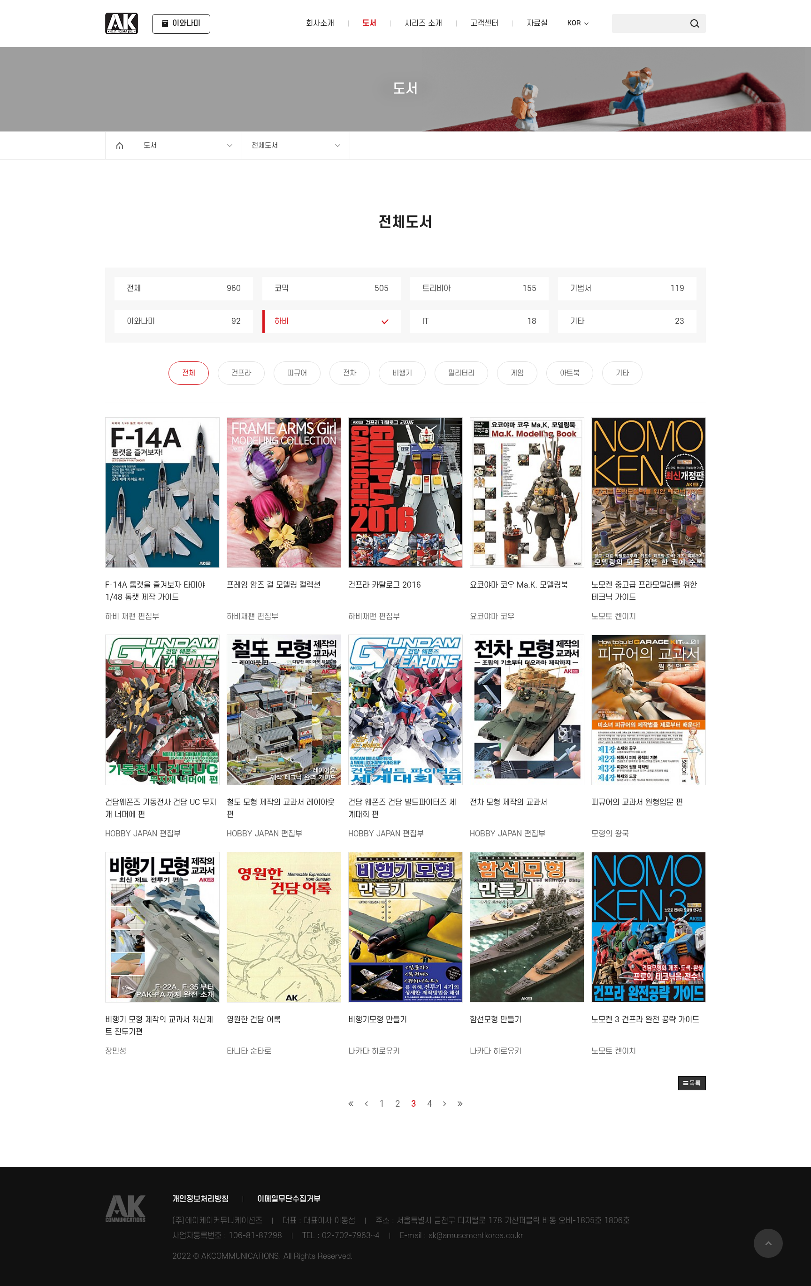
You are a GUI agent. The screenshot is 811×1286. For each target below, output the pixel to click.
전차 (349, 373)
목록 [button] (694, 1083)
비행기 (402, 373)
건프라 (241, 373)
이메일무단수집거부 (289, 1199)
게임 (517, 373)
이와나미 (184, 321)
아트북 (570, 373)
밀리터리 (461, 373)
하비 (282, 321)
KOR (574, 23)
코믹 (332, 288)
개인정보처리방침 (200, 1199)
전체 (184, 288)
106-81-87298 (255, 1236)
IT (479, 321)
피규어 (297, 373)
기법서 (627, 288)
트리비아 (479, 288)
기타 (627, 321)
